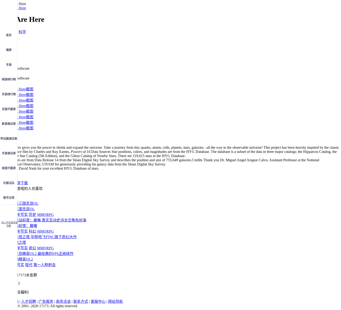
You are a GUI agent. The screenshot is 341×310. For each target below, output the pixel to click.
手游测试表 (9, 153)
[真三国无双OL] (25, 203)
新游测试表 (9, 123)
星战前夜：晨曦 (24, 226)
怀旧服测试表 (8, 138)
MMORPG (45, 215)
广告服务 (46, 301)
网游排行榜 (9, 79)
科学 (22, 32)
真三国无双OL (23, 209)
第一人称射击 (44, 265)
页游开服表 (9, 109)
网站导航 (115, 301)
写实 (20, 265)
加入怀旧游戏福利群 (9, 224)
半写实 (22, 215)
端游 (9, 50)
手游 (9, 64)
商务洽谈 (63, 301)
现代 (28, 265)
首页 (9, 35)
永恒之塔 (18, 242)
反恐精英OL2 (22, 259)
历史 (32, 215)
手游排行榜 (9, 94)
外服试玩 (8, 183)
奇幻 (32, 248)
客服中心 (98, 301)
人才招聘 (28, 301)
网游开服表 (9, 168)
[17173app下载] (9, 211)
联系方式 (80, 301)
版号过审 (8, 197)
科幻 (32, 231)
